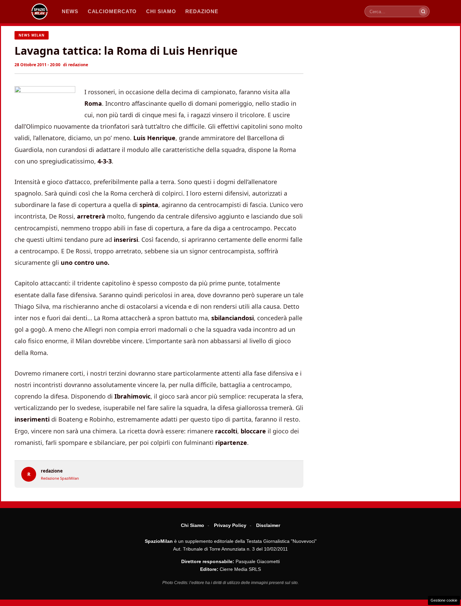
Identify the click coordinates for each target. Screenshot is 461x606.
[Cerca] (423, 11)
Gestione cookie (444, 600)
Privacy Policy (230, 525)
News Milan (32, 35)
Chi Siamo (192, 525)
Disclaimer (268, 525)
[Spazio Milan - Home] (39, 11)
